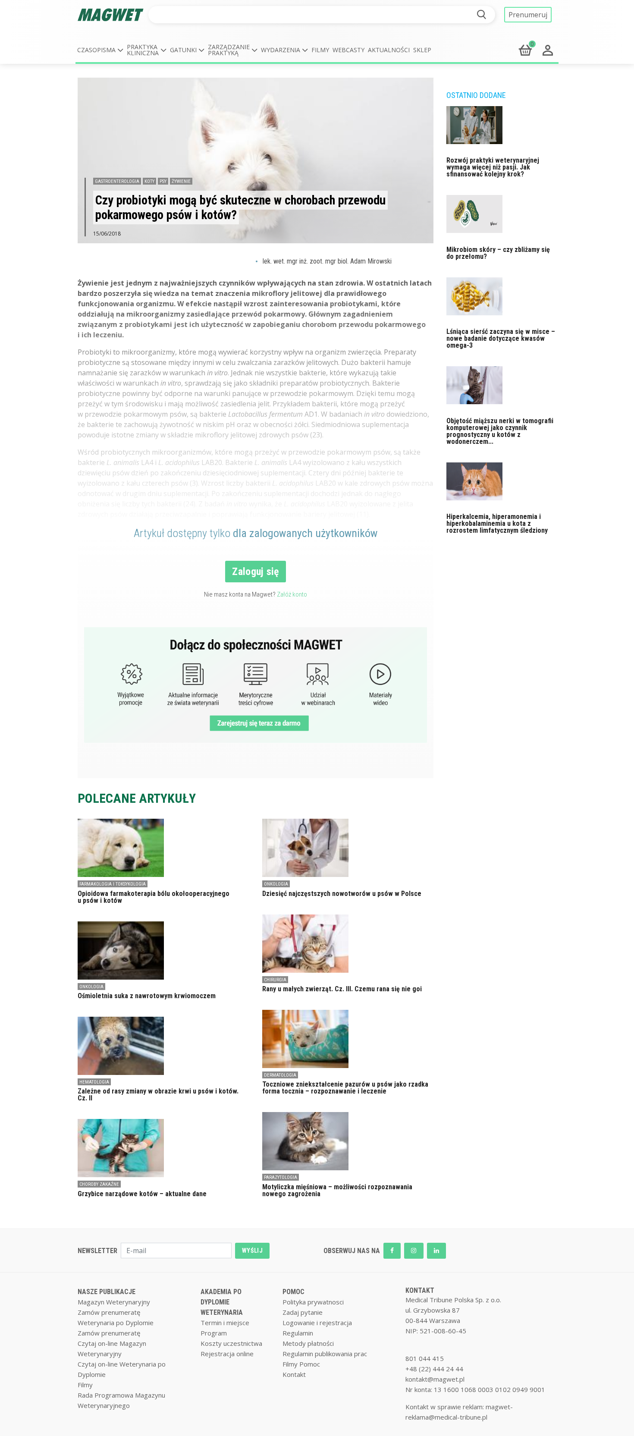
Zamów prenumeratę (109, 1312)
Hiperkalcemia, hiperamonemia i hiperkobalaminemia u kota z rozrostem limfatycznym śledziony (497, 523)
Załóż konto (292, 594)
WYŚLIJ (252, 1250)
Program (214, 1333)
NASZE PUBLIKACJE (106, 1292)
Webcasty (348, 50)
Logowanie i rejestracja (317, 1322)
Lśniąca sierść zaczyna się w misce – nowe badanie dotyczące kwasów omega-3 (500, 338)
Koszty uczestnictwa (231, 1343)
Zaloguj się (255, 572)
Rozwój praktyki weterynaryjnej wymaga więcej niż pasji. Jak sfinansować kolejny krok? (492, 167)
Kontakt (294, 1374)
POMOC (293, 1292)
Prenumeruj (527, 14)
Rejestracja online (227, 1353)
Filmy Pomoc (301, 1364)
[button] (100, 50)
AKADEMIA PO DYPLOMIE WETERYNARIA (222, 1302)
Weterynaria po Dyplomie (116, 1322)
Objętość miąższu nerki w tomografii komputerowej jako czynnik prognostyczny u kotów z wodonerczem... (499, 431)
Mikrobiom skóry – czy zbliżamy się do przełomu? (498, 253)
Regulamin (297, 1333)
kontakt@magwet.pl (435, 1379)
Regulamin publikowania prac (324, 1353)
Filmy (320, 50)
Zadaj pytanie (302, 1312)
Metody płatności (308, 1343)
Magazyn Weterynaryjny (114, 1302)
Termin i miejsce (225, 1322)
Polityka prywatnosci (313, 1302)
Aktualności (389, 50)
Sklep (422, 50)
